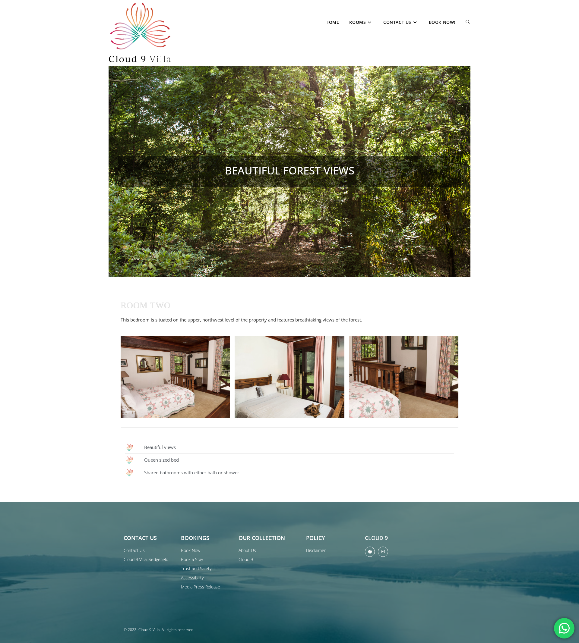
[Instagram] (383, 552)
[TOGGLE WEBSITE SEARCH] (467, 22)
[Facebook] (370, 552)
